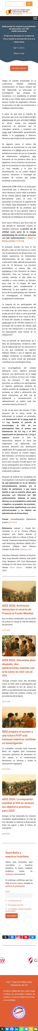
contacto (9, 874)
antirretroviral (7, 120)
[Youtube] (26, 937)
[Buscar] (29, 3)
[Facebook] (12, 937)
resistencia (19, 135)
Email (7, 892)
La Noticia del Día (14, 901)
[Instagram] (19, 937)
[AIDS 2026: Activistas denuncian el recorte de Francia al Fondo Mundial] (19, 600)
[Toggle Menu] (35, 18)
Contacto (7, 991)
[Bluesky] (32, 937)
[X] (5, 937)
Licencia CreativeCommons (23, 997)
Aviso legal (30, 991)
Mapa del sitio (18, 991)
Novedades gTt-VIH (15, 905)
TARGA (32, 120)
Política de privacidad (14, 994)
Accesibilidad (9, 1000)
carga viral (6, 132)
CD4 (16, 196)
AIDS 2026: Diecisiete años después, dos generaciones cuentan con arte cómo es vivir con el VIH (19, 668)
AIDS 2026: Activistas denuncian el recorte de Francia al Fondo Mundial (17, 609)
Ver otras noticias (19, 68)
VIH (6, 99)
